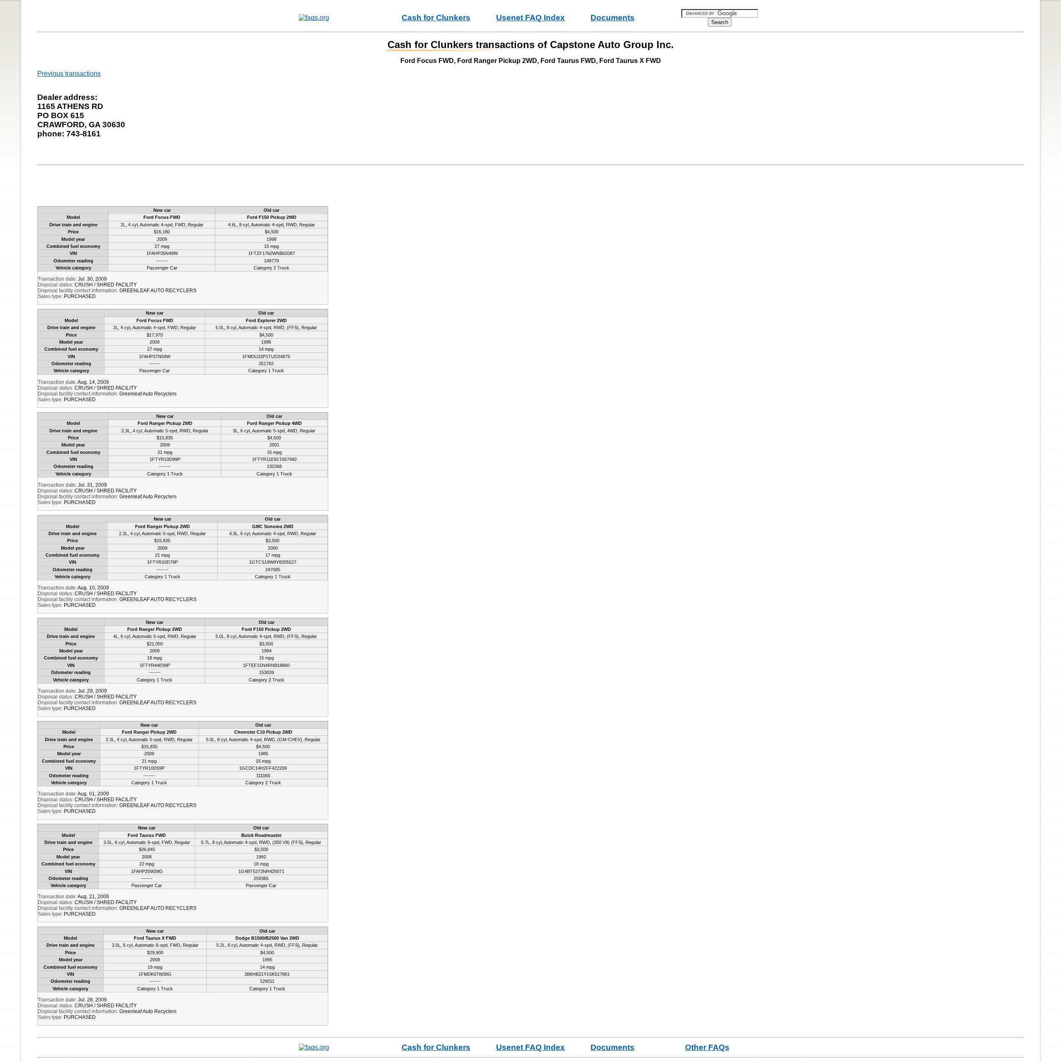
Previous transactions (69, 73)
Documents (613, 17)
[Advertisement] (192, 187)
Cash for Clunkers (436, 17)
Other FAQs (707, 1047)
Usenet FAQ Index (530, 17)
